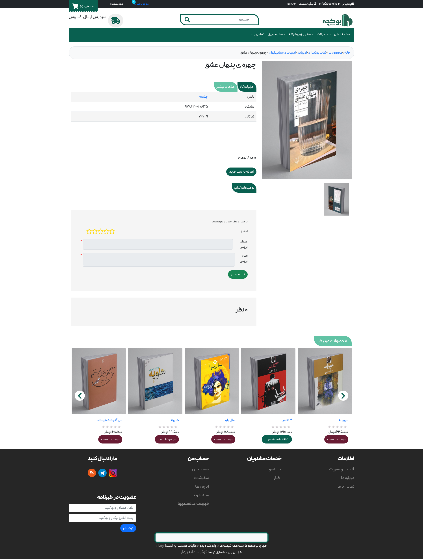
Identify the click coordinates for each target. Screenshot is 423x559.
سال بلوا (229, 420)
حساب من (200, 469)
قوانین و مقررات (341, 469)
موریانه (343, 420)
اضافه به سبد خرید (277, 439)
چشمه (203, 96)
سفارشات (201, 478)
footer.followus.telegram (102, 473)
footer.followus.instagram (113, 473)
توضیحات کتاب (244, 187)
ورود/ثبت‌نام (116, 4)
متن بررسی (244, 258)
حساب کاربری (276, 34)
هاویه (175, 420)
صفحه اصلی (342, 34)
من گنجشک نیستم (109, 420)
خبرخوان (92, 473)
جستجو (275, 469)
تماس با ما (257, 34)
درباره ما (347, 478)
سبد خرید (201, 495)
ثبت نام (128, 528)
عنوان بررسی (244, 244)
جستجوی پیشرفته (301, 34)
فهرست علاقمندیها (193, 504)
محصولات (323, 34)
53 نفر (287, 420)
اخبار (278, 478)
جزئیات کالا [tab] (247, 86)
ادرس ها (202, 486)
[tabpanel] (163, 107)
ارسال (160, 545)
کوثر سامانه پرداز (194, 552)
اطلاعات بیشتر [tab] (225, 86)
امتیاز (244, 231)
